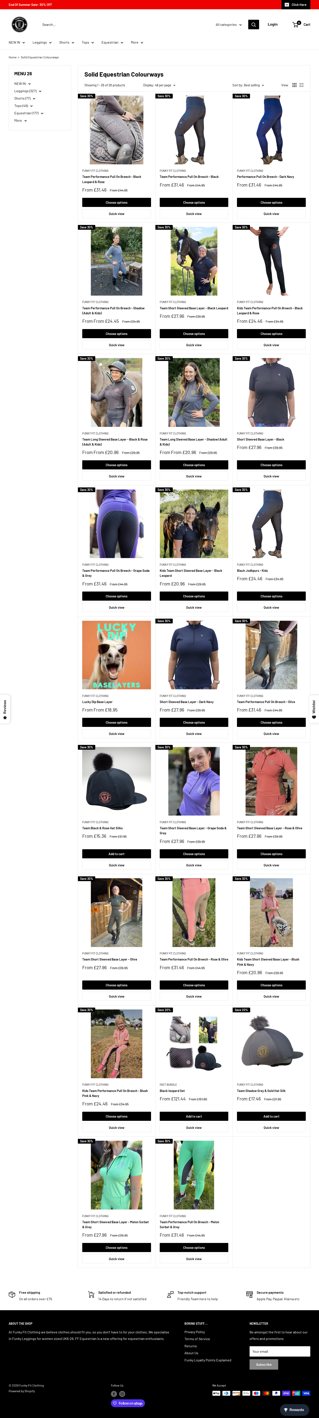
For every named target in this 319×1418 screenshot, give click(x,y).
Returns (190, 1346)
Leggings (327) (25, 91)
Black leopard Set (172, 1091)
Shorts (64, 42)
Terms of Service (197, 1339)
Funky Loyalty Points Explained (207, 1360)
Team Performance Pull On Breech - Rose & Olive (194, 959)
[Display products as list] (302, 85)
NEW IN (14, 42)
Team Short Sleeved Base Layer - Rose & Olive (269, 828)
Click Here (299, 5)
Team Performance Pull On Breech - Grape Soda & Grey (116, 573)
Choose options (116, 202)
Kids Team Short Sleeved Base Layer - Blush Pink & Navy (268, 961)
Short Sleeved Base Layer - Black (260, 439)
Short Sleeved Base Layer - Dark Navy (187, 702)
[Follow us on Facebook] (114, 1394)
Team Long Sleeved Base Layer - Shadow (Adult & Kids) (193, 441)
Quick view (116, 214)
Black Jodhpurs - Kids (252, 570)
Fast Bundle (168, 1084)
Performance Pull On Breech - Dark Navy (265, 177)
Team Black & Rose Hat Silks (102, 828)
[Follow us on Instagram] (122, 1394)
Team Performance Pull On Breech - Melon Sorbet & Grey (189, 1224)
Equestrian (110, 42)
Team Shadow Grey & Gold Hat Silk (261, 1091)
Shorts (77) (22, 98)
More (134, 42)
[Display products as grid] (294, 85)
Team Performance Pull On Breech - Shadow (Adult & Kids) (113, 310)
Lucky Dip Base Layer (97, 702)
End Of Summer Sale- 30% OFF (30, 5)
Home (12, 57)
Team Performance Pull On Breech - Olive (266, 702)
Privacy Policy (194, 1332)
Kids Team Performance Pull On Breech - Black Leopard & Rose (270, 310)
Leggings (40, 42)
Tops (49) (21, 105)
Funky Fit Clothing (95, 170)
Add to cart (117, 854)
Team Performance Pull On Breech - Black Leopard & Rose (111, 179)
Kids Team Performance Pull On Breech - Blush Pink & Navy (115, 1093)
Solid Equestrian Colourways (40, 57)
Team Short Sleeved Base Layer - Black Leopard (194, 308)
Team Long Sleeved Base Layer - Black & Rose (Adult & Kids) (115, 441)
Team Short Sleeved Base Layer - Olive (109, 959)
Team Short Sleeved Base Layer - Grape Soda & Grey (193, 830)
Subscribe (264, 1364)
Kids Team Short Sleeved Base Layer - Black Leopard (191, 573)
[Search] (253, 24)
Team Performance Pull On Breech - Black (189, 177)
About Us (191, 1353)
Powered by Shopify (22, 1391)
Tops (85, 42)
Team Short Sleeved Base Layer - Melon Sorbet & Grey (115, 1224)
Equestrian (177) (26, 113)
